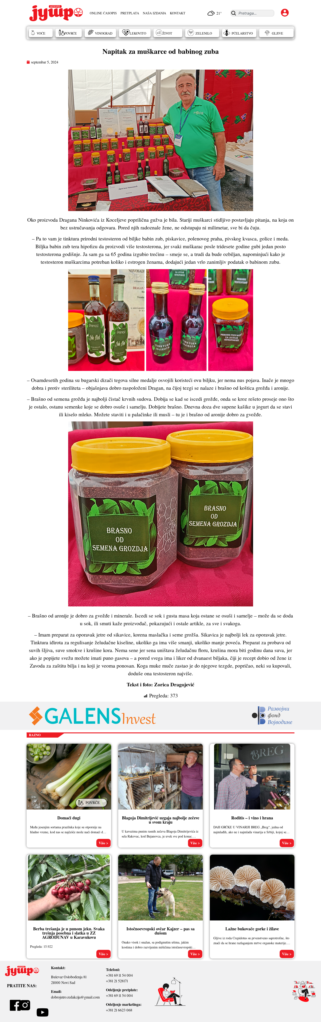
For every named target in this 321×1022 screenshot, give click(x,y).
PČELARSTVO (242, 33)
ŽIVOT (167, 33)
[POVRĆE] (92, 807)
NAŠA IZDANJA (154, 13)
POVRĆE (70, 33)
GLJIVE (277, 33)
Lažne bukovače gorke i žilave (252, 929)
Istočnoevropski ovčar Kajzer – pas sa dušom (160, 931)
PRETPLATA (130, 13)
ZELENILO (204, 33)
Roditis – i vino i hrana (252, 818)
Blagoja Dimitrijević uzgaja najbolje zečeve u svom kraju (160, 820)
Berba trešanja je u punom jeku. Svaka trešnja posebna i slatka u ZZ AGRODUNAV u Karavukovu (69, 933)
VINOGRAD (103, 33)
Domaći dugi (68, 818)
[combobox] (252, 13)
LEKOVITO (138, 33)
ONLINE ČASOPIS (103, 13)
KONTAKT (177, 13)
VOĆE (41, 33)
